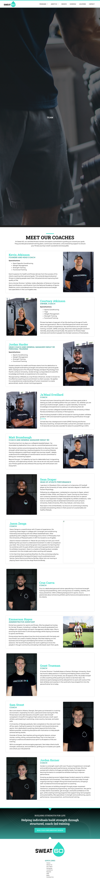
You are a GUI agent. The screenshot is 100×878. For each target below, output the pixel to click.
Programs (42, 4)
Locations (82, 4)
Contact (92, 4)
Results (64, 4)
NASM (43, 419)
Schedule (73, 4)
